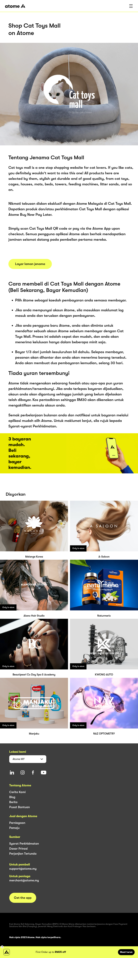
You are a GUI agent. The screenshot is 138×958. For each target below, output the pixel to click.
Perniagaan (17, 823)
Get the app (22, 898)
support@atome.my (23, 868)
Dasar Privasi (18, 848)
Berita (13, 802)
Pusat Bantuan (19, 807)
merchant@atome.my (24, 880)
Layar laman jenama (30, 264)
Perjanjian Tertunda (23, 853)
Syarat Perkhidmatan (24, 843)
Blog (12, 797)
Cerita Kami (17, 792)
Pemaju (14, 828)
